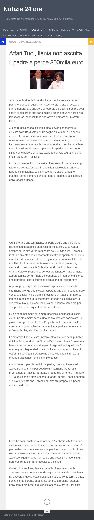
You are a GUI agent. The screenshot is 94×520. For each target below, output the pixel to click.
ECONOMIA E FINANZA (32, 35)
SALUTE (53, 30)
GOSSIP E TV (38, 30)
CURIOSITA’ (67, 30)
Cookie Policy (55, 35)
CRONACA (22, 30)
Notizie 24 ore (22, 9)
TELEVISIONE (33, 42)
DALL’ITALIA (83, 30)
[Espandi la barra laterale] (3, 41)
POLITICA (8, 30)
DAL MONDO (10, 35)
